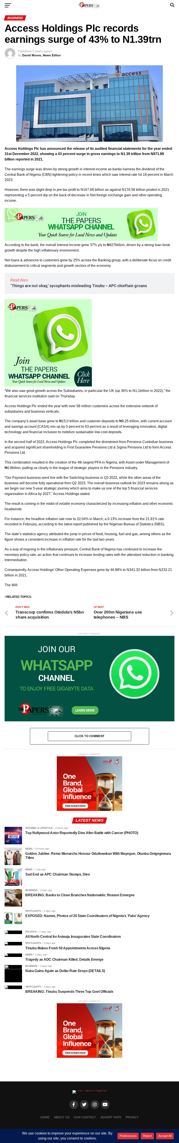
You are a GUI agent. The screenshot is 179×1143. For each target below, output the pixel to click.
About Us (61, 1117)
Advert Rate (110, 1117)
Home (45, 1117)
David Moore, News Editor (41, 55)
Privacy (132, 1117)
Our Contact (85, 1117)
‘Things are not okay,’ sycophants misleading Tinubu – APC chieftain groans (78, 285)
